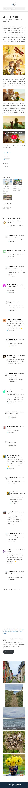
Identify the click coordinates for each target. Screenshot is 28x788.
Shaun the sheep (17, 186)
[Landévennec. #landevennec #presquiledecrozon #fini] (14, 672)
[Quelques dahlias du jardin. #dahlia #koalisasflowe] (14, 765)
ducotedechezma (12, 455)
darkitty (9, 550)
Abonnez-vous (9, 652)
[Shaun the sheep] (17, 182)
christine (9, 390)
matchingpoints (11, 285)
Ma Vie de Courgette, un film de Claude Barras (7, 203)
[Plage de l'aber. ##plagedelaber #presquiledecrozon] (14, 695)
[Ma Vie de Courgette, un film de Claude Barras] (7, 198)
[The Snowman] (7, 182)
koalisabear (12, 235)
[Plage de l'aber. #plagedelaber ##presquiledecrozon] (14, 718)
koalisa (6, 19)
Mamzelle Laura (11, 355)
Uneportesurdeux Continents (15, 319)
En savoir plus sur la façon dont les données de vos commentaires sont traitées (13, 631)
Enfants (18, 19)
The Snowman (6, 186)
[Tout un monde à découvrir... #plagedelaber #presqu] (14, 742)
